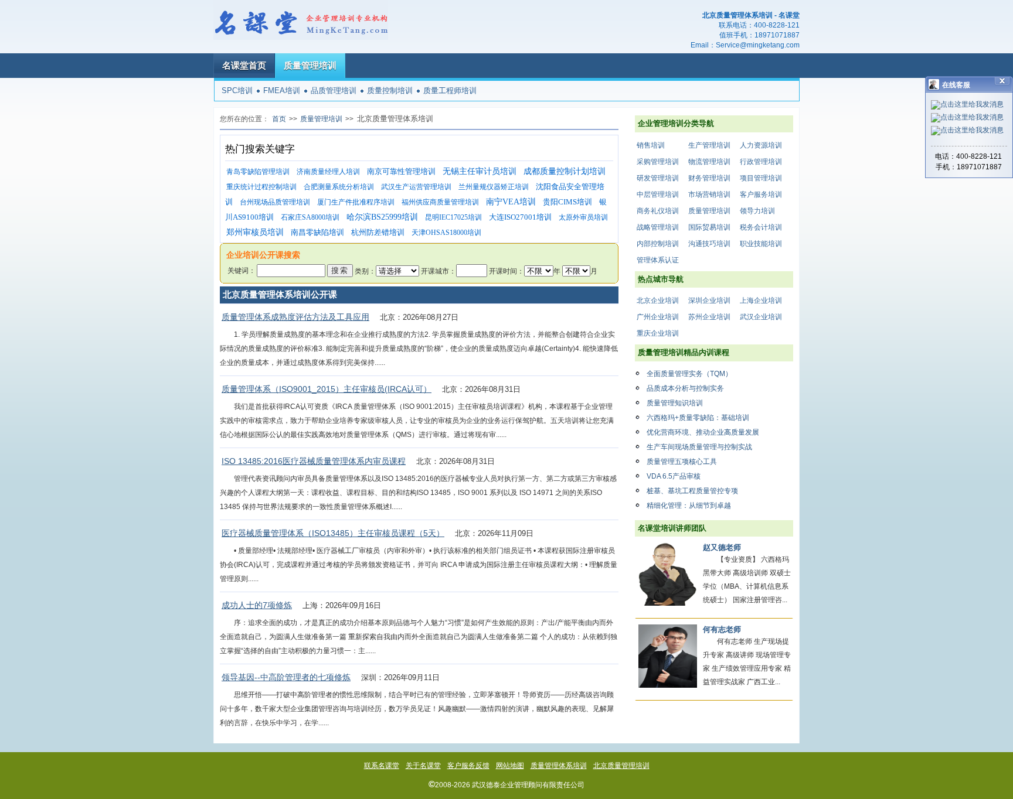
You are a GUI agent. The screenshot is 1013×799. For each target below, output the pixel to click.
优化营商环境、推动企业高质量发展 (703, 432)
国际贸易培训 (709, 227)
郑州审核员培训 (255, 232)
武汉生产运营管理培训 (416, 187)
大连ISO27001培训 (520, 217)
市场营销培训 (709, 194)
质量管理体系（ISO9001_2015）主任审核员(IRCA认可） (326, 389)
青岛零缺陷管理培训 (258, 172)
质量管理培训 (310, 65)
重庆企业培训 (658, 333)
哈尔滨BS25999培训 (382, 217)
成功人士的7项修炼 (257, 605)
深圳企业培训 (709, 300)
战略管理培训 (658, 227)
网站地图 (510, 766)
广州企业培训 (658, 317)
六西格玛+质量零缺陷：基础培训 (698, 418)
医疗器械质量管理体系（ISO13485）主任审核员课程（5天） (333, 533)
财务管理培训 (709, 178)
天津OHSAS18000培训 (446, 232)
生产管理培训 (709, 145)
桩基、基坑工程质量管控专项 (692, 491)
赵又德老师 (722, 547)
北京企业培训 (658, 300)
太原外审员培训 (583, 217)
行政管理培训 (761, 162)
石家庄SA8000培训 (310, 217)
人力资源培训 (761, 145)
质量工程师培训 (450, 90)
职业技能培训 (761, 244)
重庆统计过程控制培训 (261, 187)
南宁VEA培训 (511, 201)
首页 (279, 119)
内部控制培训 (658, 244)
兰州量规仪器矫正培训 (493, 187)
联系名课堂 (381, 766)
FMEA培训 (281, 90)
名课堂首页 (244, 65)
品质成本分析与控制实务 (685, 388)
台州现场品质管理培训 (275, 202)
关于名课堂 (423, 766)
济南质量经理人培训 (328, 172)
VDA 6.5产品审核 (674, 476)
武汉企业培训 (761, 317)
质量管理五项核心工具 (682, 461)
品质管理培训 (333, 90)
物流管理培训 (709, 162)
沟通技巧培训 (709, 244)
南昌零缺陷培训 (317, 232)
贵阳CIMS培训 (567, 201)
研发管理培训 (658, 178)
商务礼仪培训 (658, 211)
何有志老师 (722, 629)
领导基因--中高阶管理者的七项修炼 (286, 677)
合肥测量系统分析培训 (339, 187)
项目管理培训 (761, 178)
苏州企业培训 (709, 317)
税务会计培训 (761, 227)
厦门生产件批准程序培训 (356, 202)
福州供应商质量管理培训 (440, 202)
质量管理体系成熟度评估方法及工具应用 (295, 317)
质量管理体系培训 (559, 766)
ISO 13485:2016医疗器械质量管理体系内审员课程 (314, 461)
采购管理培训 (658, 162)
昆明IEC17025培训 (453, 217)
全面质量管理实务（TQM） (689, 374)
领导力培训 (757, 211)
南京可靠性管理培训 (401, 171)
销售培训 (651, 145)
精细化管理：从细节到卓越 (689, 505)
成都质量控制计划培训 (565, 171)
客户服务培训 (761, 194)
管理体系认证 (658, 260)
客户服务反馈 (468, 766)
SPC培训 (237, 90)
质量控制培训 (390, 90)
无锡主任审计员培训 (479, 171)
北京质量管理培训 (621, 766)
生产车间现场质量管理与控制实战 (699, 447)
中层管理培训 (658, 194)
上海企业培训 (761, 300)
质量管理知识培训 (675, 403)
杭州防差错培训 (377, 232)
